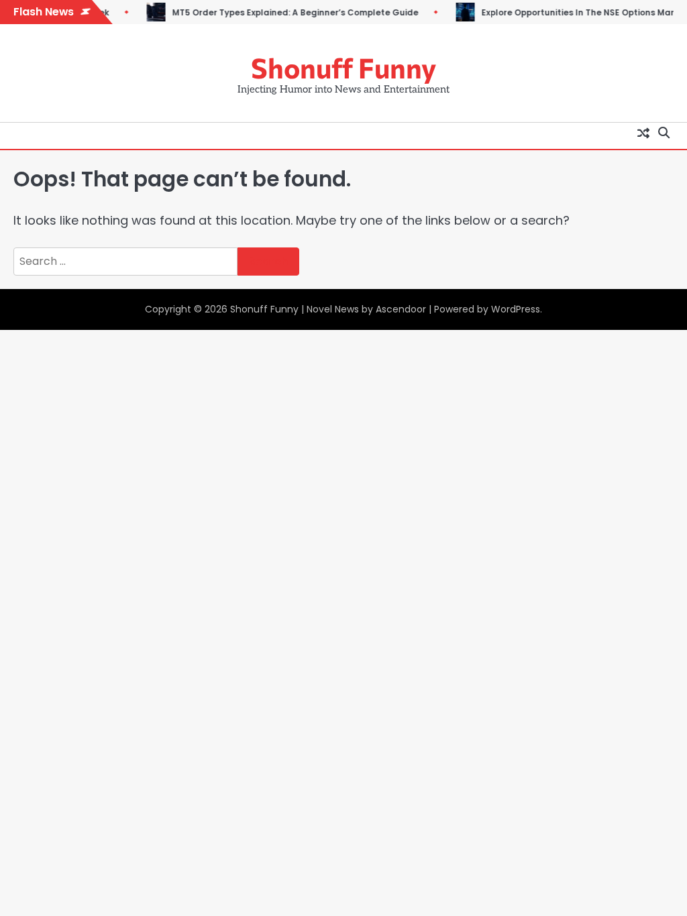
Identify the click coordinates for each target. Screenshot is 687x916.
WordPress (515, 309)
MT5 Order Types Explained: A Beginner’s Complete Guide (276, 12)
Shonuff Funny (343, 67)
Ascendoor (401, 309)
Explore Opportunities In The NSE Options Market (565, 12)
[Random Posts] (643, 133)
